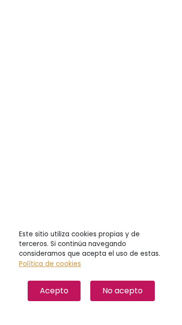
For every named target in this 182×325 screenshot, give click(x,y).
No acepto (122, 290)
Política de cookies (50, 263)
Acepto (54, 290)
